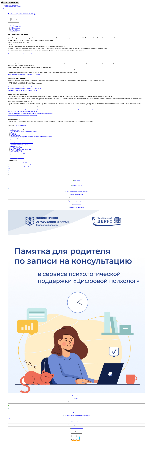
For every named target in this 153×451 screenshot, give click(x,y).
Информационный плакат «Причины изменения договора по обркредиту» (22, 90)
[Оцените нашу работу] (76, 204)
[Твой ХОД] (76, 398)
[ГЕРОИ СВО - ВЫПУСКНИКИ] (76, 197)
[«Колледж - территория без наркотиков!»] (76, 424)
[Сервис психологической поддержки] (76, 392)
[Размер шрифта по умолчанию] (17, 19)
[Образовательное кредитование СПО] (76, 401)
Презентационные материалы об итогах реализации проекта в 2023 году (22, 115)
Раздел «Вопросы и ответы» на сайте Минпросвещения (19, 55)
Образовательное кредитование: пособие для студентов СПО (20, 53)
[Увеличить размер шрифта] (16, 18)
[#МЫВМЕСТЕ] (76, 201)
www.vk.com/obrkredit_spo (21, 125)
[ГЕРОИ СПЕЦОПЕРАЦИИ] (76, 194)
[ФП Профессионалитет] (76, 185)
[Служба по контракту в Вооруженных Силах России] (76, 191)
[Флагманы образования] (76, 395)
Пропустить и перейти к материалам (10, 5)
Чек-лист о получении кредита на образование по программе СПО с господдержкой (24, 74)
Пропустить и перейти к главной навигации (12, 6)
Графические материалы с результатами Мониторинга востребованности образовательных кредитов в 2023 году (30, 113)
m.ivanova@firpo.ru (61, 123)
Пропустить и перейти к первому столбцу (11, 7)
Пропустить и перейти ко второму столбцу (11, 8)
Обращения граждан (76, 412)
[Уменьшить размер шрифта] (16, 20)
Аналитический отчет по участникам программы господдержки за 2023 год (22, 111)
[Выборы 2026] (76, 180)
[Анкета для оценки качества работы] (76, 207)
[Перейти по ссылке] (76, 428)
